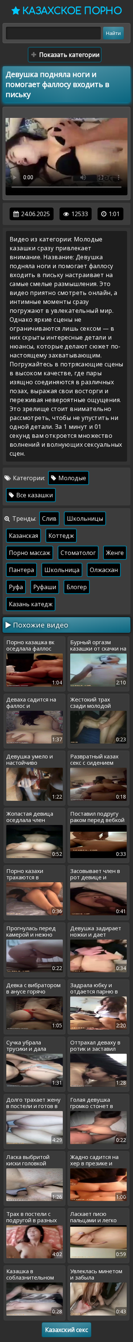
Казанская (23, 536)
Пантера (21, 570)
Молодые (71, 478)
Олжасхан (104, 570)
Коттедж (61, 536)
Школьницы (85, 518)
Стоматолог (78, 553)
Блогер (76, 587)
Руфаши (44, 587)
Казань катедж (30, 604)
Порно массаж (29, 553)
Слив (49, 518)
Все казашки (34, 495)
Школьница (61, 570)
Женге (115, 553)
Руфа (16, 587)
